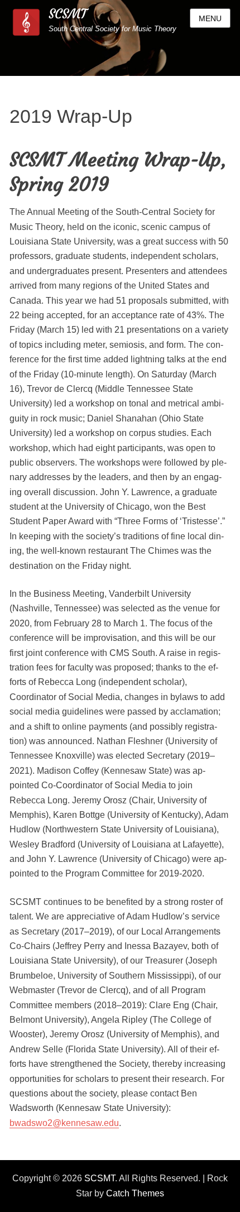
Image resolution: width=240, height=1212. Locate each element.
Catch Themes (135, 1193)
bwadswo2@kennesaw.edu (64, 1123)
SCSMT (68, 14)
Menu (210, 18)
